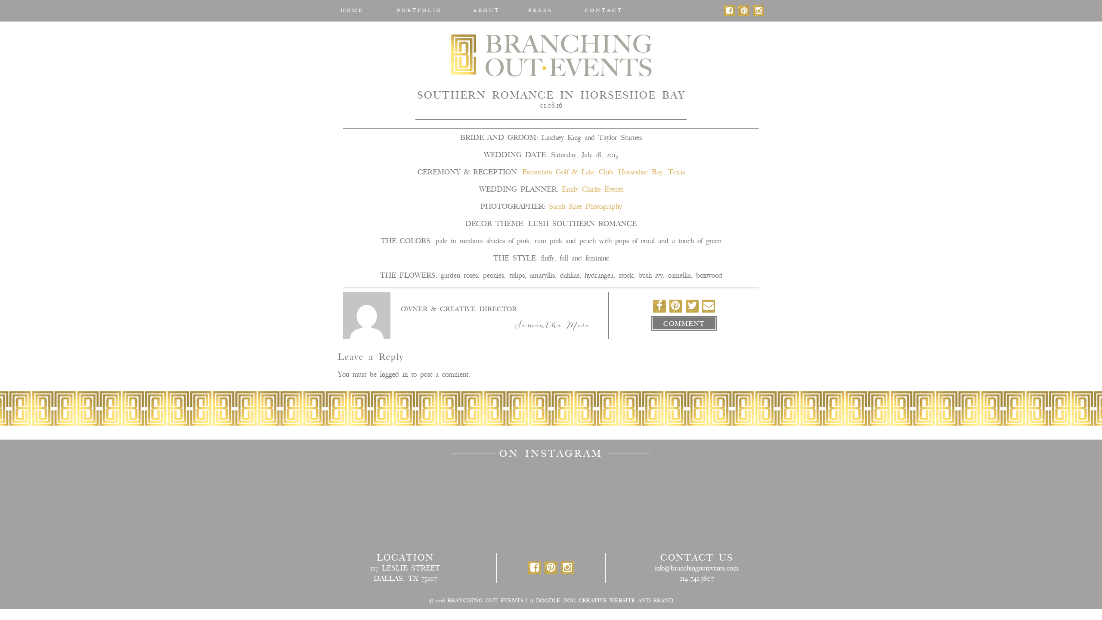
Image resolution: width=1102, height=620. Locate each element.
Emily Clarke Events (592, 189)
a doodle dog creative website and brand (601, 601)
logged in (394, 374)
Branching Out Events (551, 55)
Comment (684, 324)
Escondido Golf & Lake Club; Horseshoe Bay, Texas (603, 172)
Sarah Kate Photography (585, 206)
